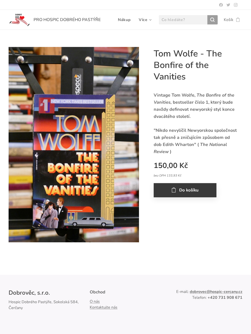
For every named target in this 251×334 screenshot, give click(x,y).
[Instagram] (236, 5)
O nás (95, 301)
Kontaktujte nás (103, 307)
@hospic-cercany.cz (224, 291)
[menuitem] (126, 20)
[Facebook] (221, 5)
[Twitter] (228, 5)
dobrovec (198, 291)
